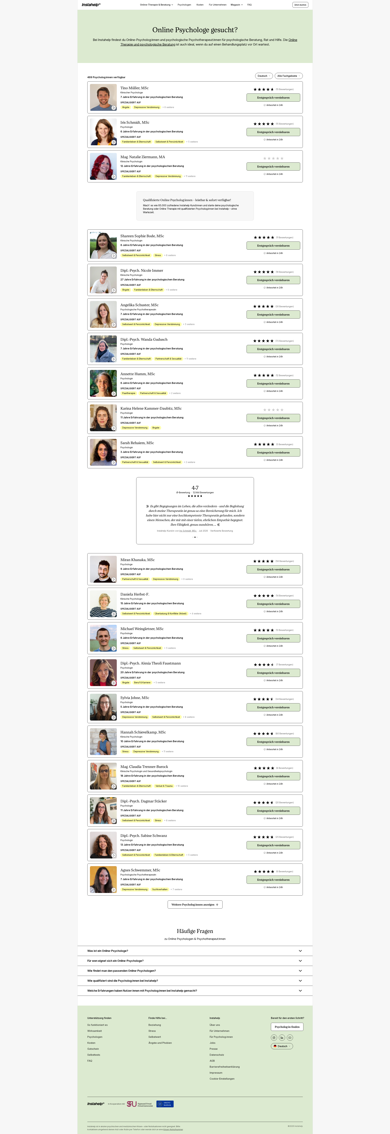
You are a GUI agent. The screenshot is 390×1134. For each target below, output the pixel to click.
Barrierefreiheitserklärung (225, 1066)
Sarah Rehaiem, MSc (137, 443)
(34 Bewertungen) (284, 699)
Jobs (212, 1042)
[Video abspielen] (113, 107)
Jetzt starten (300, 5)
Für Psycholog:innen (221, 1036)
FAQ (89, 1060)
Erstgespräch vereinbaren (273, 97)
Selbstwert (154, 1036)
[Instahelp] (91, 5)
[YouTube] (290, 1038)
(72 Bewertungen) (284, 341)
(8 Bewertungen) (284, 768)
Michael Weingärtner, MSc (142, 629)
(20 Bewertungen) (284, 802)
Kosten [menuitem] (200, 4)
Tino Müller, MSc (134, 88)
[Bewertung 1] (193, 537)
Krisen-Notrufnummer (173, 1129)
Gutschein (93, 1048)
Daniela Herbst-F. (134, 594)
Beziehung (154, 1024)
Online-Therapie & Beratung (155, 4)
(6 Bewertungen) (284, 871)
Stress (152, 1030)
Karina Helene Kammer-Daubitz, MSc (151, 408)
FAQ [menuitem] (249, 4)
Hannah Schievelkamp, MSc (143, 732)
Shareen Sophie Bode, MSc (142, 236)
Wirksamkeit (94, 1030)
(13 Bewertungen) (285, 630)
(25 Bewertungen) (284, 837)
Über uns (215, 1024)
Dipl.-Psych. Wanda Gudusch (143, 339)
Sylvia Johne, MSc (134, 698)
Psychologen (94, 1036)
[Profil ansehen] (103, 97)
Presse (214, 1048)
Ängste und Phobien (160, 1042)
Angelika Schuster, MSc (139, 305)
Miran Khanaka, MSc (137, 560)
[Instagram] (274, 1038)
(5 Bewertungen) (284, 444)
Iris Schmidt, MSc (134, 122)
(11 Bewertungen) (284, 237)
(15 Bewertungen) (285, 89)
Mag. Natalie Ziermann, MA (142, 157)
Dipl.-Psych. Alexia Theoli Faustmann (150, 663)
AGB (212, 1060)
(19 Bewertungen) (285, 272)
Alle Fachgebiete (287, 75)
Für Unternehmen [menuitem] (217, 4)
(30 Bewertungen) (284, 306)
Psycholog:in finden (287, 1026)
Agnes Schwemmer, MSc (140, 870)
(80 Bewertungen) (284, 733)
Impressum (216, 1072)
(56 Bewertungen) (284, 561)
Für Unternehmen (219, 1030)
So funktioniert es (97, 1024)
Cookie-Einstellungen (222, 1078)
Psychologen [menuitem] (184, 4)
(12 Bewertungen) (285, 375)
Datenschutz (217, 1054)
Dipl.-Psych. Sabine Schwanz (143, 835)
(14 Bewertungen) (285, 595)
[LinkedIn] (282, 1038)
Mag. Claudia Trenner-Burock (144, 767)
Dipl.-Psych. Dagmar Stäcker (143, 801)
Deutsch (262, 75)
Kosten (91, 1042)
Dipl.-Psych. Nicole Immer (141, 270)
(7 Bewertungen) (284, 664)
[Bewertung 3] (197, 537)
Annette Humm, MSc (137, 374)
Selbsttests (93, 1054)
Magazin (235, 4)
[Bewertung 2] (195, 537)
